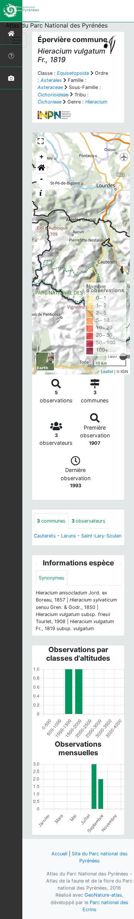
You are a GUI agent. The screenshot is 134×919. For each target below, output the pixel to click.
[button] (41, 167)
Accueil (59, 853)
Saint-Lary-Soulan (101, 536)
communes (51, 521)
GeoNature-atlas (103, 895)
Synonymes (51, 578)
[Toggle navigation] (16, 40)
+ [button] (41, 156)
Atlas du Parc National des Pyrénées (57, 25)
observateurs (88, 521)
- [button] (41, 179)
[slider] (123, 356)
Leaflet (107, 371)
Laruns (68, 536)
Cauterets (45, 536)
